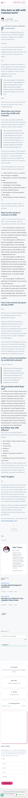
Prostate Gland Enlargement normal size (11, 586)
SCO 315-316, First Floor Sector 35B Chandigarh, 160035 (14, 670)
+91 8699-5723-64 (14, 694)
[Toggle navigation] (24, 2)
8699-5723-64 (17, 2)
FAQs (14, 793)
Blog (11, 20)
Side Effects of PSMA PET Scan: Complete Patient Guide (12, 599)
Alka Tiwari (17, 547)
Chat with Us (21, 794)
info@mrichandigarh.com (14, 683)
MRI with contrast (6, 76)
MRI (20, 472)
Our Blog (10, 793)
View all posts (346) (17, 570)
